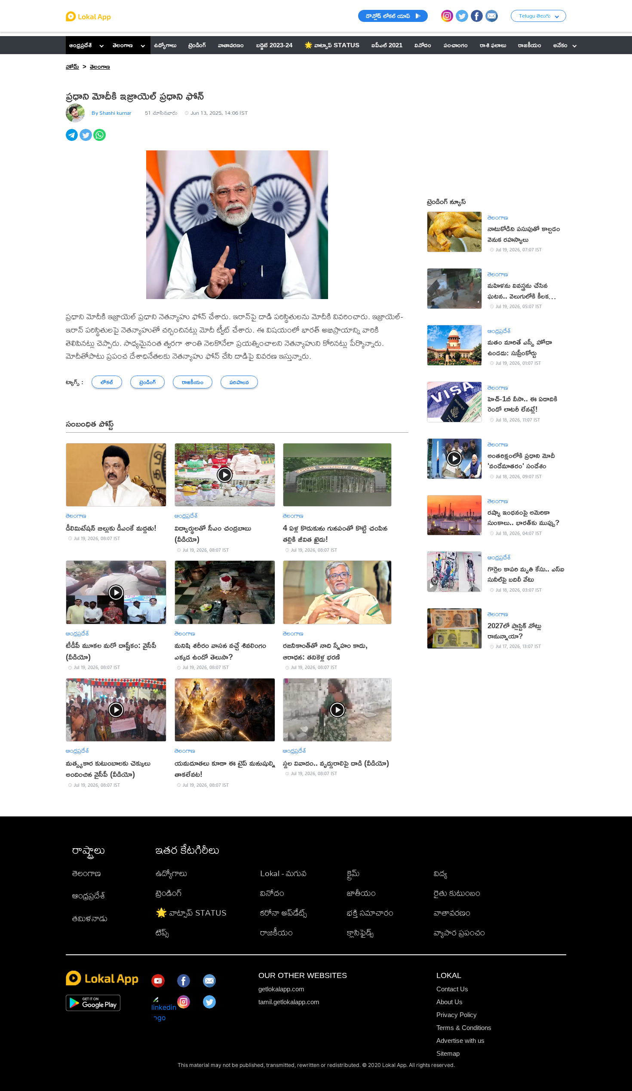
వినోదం (272, 892)
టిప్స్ (162, 932)
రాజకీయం (276, 932)
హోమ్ (72, 66)
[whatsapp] (100, 139)
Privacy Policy (456, 1014)
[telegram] (73, 139)
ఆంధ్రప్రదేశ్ (80, 45)
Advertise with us (460, 1040)
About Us (449, 1001)
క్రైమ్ (353, 873)
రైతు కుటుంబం (457, 892)
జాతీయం (361, 892)
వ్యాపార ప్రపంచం (459, 932)
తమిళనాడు (89, 918)
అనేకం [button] (560, 45)
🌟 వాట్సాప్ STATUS (191, 912)
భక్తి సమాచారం (370, 912)
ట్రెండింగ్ (169, 892)
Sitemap (448, 1053)
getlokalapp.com (281, 989)
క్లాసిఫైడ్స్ (360, 932)
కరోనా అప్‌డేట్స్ (283, 912)
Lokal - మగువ (283, 873)
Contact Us (452, 989)
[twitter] (86, 139)
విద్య (440, 873)
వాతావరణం (452, 912)
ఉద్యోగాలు (171, 873)
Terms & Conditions (463, 1027)
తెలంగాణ (123, 45)
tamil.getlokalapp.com (288, 1001)
